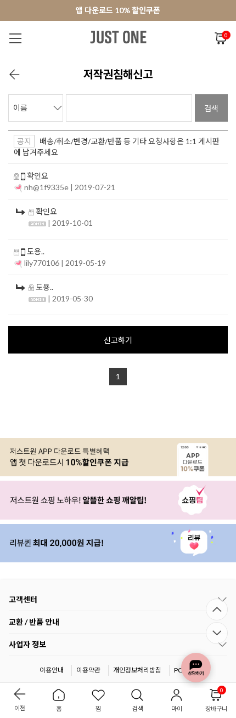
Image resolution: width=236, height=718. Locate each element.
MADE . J (144, 65)
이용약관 (88, 670)
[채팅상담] (196, 667)
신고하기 (118, 340)
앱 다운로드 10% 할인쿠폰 (118, 10)
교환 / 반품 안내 (34, 621)
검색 (211, 108)
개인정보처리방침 (137, 670)
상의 (180, 65)
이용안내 (52, 670)
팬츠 (209, 65)
